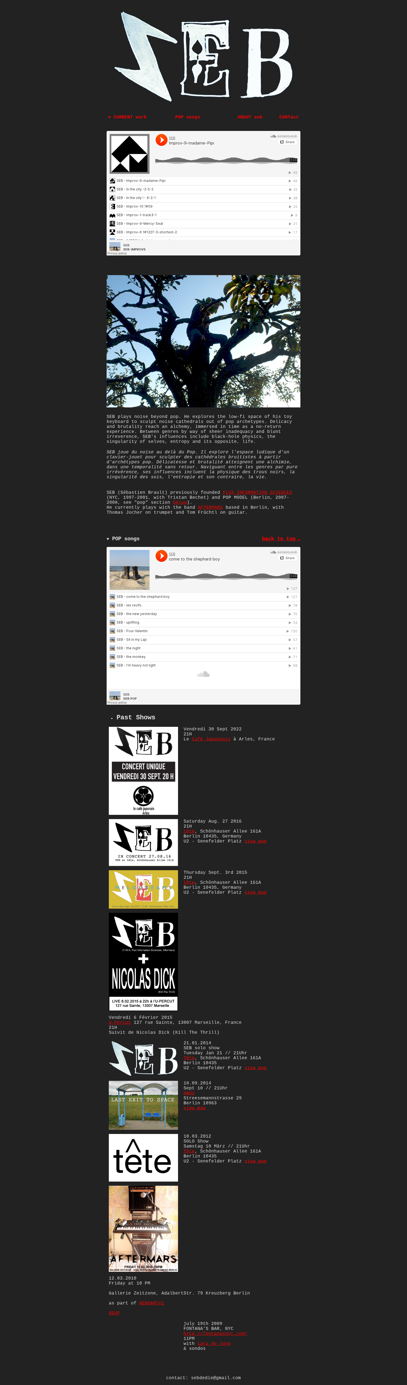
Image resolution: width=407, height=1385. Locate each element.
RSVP (114, 1313)
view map (255, 841)
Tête (189, 1058)
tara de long (214, 1343)
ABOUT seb (250, 117)
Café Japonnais (211, 739)
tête (189, 831)
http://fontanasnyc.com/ (215, 1333)
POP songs (187, 117)
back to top (280, 539)
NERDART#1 (151, 1303)
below (180, 502)
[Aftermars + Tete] (143, 1180)
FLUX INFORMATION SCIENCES (257, 492)
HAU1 (189, 1093)
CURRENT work (127, 117)
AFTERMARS (210, 507)
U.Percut (120, 1022)
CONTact (289, 117)
